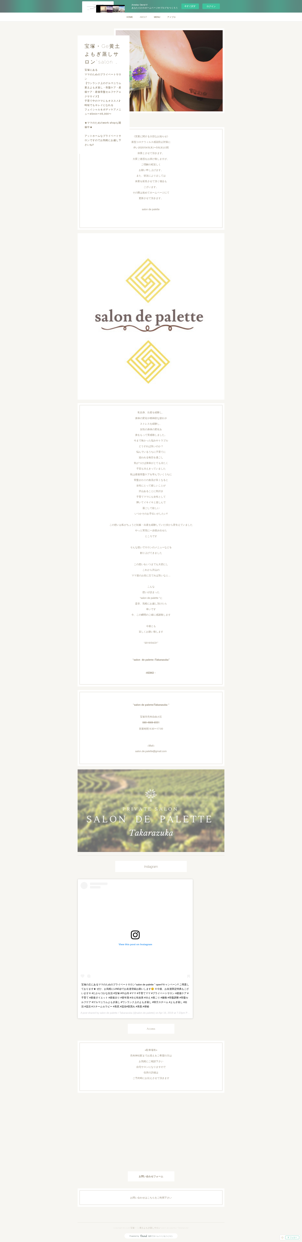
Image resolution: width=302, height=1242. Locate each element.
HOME (130, 16)
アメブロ (171, 16)
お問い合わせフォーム (151, 1176)
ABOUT (143, 16)
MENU (157, 16)
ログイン (211, 6)
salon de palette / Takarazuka (116, 1012)
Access (151, 1028)
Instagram (151, 866)
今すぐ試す (190, 6)
